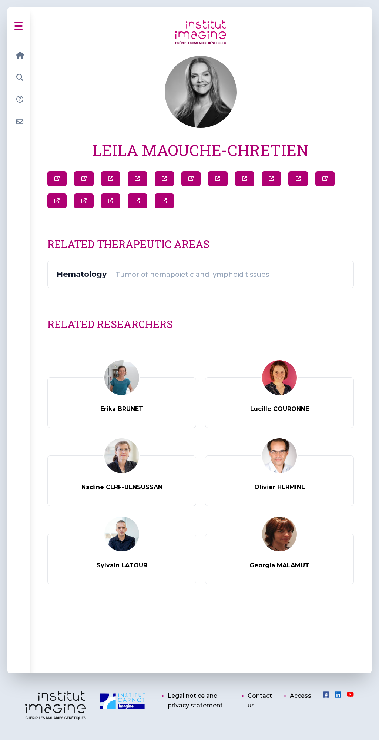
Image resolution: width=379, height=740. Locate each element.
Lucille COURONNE (279, 408)
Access (300, 695)
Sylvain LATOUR (122, 565)
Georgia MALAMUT (279, 565)
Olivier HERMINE (279, 487)
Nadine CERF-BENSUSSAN (121, 487)
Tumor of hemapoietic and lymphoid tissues (192, 275)
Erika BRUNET (121, 408)
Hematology (82, 274)
